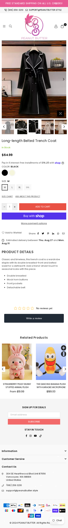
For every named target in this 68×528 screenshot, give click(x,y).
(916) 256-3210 (15, 9)
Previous (4, 79)
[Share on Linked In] (53, 233)
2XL (27, 187)
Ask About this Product (27, 196)
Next (63, 79)
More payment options (34, 223)
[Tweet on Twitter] (43, 233)
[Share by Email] (63, 233)
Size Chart (7, 196)
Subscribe (34, 421)
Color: (10, 166)
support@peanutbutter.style (45, 9)
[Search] (10, 26)
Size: (5, 181)
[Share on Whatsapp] (58, 233)
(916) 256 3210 (14, 485)
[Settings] (56, 26)
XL (19, 187)
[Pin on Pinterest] (48, 233)
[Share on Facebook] (38, 233)
